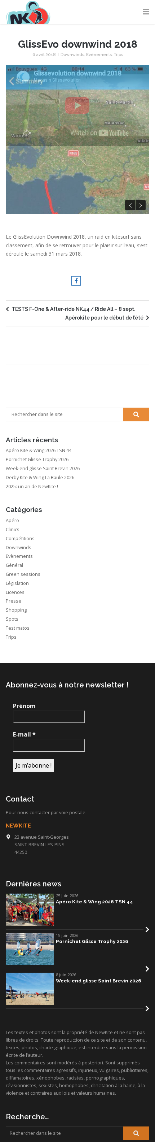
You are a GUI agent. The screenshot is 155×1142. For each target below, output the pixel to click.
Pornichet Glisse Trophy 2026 (37, 567)
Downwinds (72, 54)
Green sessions (23, 681)
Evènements (99, 54)
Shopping (16, 717)
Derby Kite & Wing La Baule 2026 (40, 585)
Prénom (24, 813)
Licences (15, 699)
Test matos (18, 735)
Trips (118, 54)
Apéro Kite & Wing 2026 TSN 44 (38, 558)
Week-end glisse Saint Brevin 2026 (43, 576)
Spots (12, 726)
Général (14, 672)
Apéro (12, 628)
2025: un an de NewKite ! (32, 594)
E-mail (24, 842)
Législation (17, 690)
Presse (13, 708)
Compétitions (20, 646)
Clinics (12, 637)
